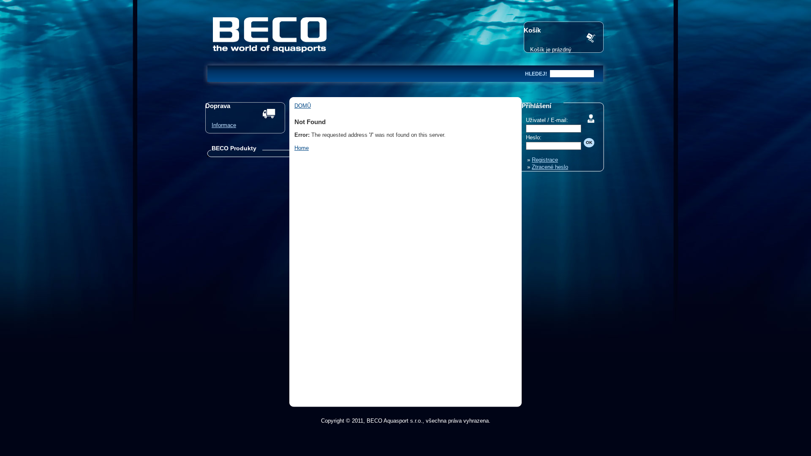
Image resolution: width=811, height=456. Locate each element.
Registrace (545, 160)
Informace (224, 125)
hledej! (536, 74)
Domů (302, 106)
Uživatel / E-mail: (547, 120)
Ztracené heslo (550, 167)
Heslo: (534, 137)
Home (301, 148)
